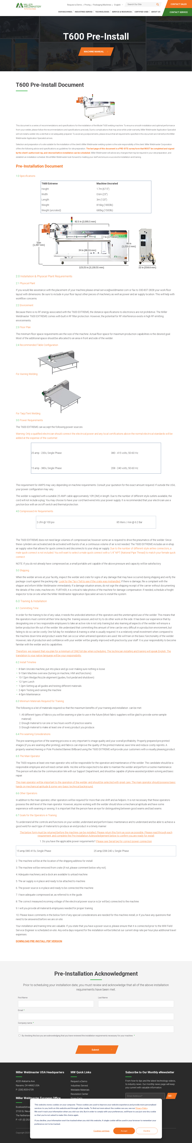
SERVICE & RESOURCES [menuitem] (122, 12)
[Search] (157, 4)
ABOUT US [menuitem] (155, 12)
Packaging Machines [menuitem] (102, 5)
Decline (147, 1131)
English (117, 5)
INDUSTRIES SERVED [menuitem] (83, 12)
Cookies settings (101, 1131)
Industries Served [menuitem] (79, 1085)
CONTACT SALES (179, 4)
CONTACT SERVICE (179, 12)
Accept (124, 1131)
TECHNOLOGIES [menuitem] (102, 12)
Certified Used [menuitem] (141, 12)
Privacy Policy (141, 1108)
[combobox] (118, 4)
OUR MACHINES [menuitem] (65, 12)
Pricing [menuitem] (87, 5)
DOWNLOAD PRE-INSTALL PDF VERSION (39, 941)
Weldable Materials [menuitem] (80, 1089)
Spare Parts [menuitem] (76, 1098)
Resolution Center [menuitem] (79, 1094)
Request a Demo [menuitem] (74, 5)
